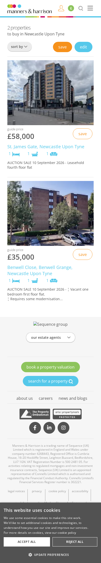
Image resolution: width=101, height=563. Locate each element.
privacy (37, 491)
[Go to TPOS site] (34, 414)
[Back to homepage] (91, 8)
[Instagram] (63, 428)
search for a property (48, 381)
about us (24, 398)
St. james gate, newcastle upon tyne (45, 146)
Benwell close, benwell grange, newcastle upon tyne (40, 270)
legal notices (16, 491)
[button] (50, 555)
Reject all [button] (74, 542)
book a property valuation (50, 367)
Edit (83, 47)
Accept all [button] (27, 542)
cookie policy (57, 491)
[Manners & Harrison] (29, 8)
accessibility (80, 491)
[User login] (61, 8)
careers (46, 398)
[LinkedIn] (49, 428)
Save (62, 47)
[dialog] (50, 533)
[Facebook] (35, 428)
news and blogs (73, 398)
